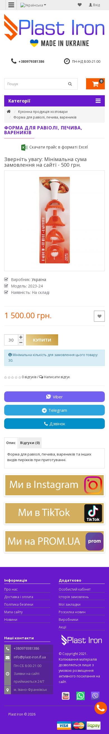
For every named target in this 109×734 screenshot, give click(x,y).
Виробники (68, 619)
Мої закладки (69, 604)
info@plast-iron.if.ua (30, 657)
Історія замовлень (74, 596)
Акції (62, 627)
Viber (58, 396)
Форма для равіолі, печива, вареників (44, 117)
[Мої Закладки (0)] (79, 5)
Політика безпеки (18, 604)
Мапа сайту (13, 612)
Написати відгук (57, 377)
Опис (11, 442)
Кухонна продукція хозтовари (43, 111)
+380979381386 (31, 61)
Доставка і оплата (18, 596)
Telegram (57, 410)
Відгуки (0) (30, 442)
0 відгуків (29, 377)
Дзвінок (57, 423)
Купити (42, 340)
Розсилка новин (72, 612)
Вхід (96, 5)
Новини (10, 619)
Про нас (11, 589)
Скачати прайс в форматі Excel (58, 147)
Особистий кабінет (75, 589)
